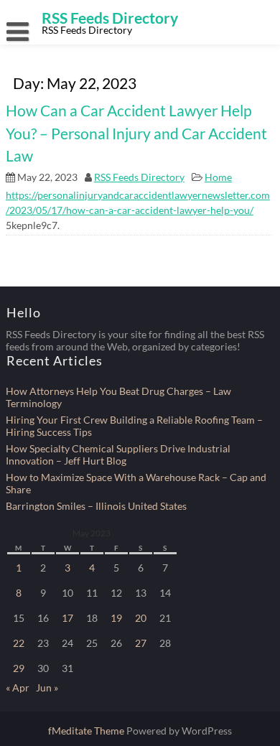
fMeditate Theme (87, 730)
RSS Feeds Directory (139, 177)
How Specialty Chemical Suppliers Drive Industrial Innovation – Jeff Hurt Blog (118, 454)
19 (116, 618)
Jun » (47, 687)
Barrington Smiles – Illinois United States (96, 506)
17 (67, 618)
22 (18, 643)
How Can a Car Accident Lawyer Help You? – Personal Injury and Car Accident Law (136, 132)
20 (140, 618)
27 (140, 643)
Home (218, 177)
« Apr (17, 687)
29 (18, 668)
